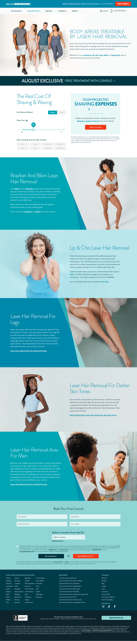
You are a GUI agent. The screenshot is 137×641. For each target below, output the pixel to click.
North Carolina (29, 589)
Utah (37, 589)
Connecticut (9, 586)
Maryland (17, 589)
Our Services (16, 11)
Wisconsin (39, 597)
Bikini (48, 144)
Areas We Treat (33, 11)
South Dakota (40, 581)
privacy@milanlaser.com (26, 551)
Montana (17, 602)
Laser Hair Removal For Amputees (69, 583)
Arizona (8, 578)
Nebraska (28, 578)
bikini (106, 55)
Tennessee (39, 583)
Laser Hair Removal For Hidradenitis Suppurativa (73, 594)
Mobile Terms (53, 549)
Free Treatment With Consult (89, 81)
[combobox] (68, 537)
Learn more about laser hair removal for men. (28, 484)
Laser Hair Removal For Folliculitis (69, 591)
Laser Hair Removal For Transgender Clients (72, 602)
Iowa (7, 602)
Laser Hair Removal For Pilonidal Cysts (70, 600)
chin (97, 55)
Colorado (8, 583)
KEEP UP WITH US (116, 618)
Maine (16, 586)
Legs (35, 148)
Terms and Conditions (108, 597)
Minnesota (18, 597)
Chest (23, 148)
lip (93, 55)
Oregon (27, 600)
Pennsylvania (29, 602)
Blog (103, 583)
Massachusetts (19, 591)
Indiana (8, 600)
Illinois (8, 597)
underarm (87, 55)
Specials (49, 11)
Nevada (27, 581)
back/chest (115, 55)
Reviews (104, 581)
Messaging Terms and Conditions (102, 630)
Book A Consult (95, 127)
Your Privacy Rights (107, 600)
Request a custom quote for (88, 121)
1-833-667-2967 (96, 549)
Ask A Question (51, 556)
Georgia (8, 591)
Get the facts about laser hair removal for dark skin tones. (93, 415)
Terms (67, 562)
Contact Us (105, 591)
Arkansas (8, 581)
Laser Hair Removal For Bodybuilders (70, 586)
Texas (37, 586)
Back (35, 144)
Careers (104, 586)
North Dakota (29, 591)
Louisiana (17, 583)
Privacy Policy (64, 549)
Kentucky (17, 581)
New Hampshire (30, 583)
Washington (39, 594)
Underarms (60, 148)
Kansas (17, 578)
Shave (52, 112)
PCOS (72, 274)
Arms (22, 144)
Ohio (26, 594)
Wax (61, 112)
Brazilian (60, 144)
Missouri (17, 600)
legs (101, 55)
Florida (8, 589)
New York (28, 586)
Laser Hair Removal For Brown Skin (69, 589)
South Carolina (40, 578)
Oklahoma (28, 597)
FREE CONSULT (123, 4)
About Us (104, 578)
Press (103, 589)
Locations (62, 11)
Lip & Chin (47, 148)
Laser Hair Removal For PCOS (68, 597)
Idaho (7, 594)
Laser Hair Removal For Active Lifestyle (70, 581)
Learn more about (28, 351)
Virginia (38, 591)
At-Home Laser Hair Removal (67, 578)
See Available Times (86, 556)
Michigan (17, 594)
